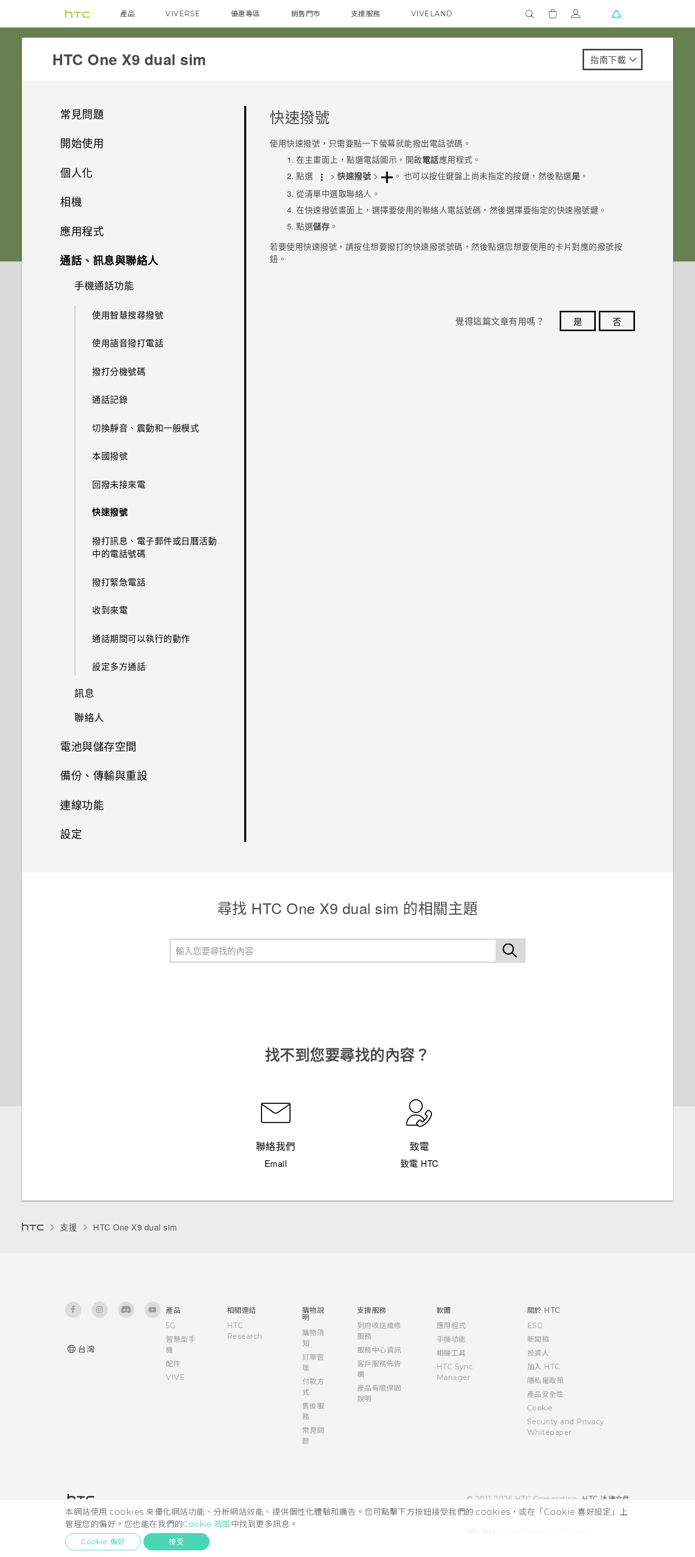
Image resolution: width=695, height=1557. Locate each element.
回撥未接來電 (119, 484)
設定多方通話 (119, 666)
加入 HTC (543, 1366)
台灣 (86, 1349)
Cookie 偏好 (103, 1541)
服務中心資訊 (379, 1350)
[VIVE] (616, 13)
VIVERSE (182, 13)
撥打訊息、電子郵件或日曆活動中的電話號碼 (154, 547)
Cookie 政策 (207, 1524)
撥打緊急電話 (119, 581)
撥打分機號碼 (119, 371)
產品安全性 (545, 1394)
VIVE (175, 1377)
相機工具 (451, 1353)
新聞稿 (538, 1339)
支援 (68, 1227)
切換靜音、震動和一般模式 (145, 427)
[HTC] (77, 14)
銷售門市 (306, 13)
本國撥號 (110, 455)
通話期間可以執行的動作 (141, 638)
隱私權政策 (545, 1380)
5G (171, 1325)
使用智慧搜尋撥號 (127, 314)
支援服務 (366, 13)
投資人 (538, 1353)
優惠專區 (245, 13)
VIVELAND (432, 13)
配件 (173, 1363)
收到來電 (110, 609)
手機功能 (451, 1339)
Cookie (540, 1408)
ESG (535, 1325)
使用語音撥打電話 (127, 342)
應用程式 (451, 1325)
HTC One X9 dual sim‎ (135, 1227)
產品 (127, 13)
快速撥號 (110, 512)
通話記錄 (110, 399)
